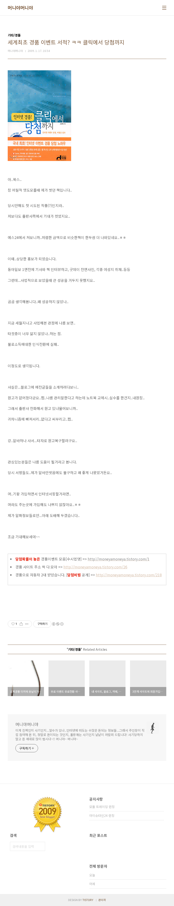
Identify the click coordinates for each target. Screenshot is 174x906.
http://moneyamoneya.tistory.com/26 (95, 567)
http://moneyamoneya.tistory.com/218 (129, 574)
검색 (40, 846)
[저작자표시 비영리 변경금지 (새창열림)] (57, 624)
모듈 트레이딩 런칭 (102, 806)
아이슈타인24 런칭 (101, 815)
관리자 (102, 900)
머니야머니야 (20, 8)
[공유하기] (21, 624)
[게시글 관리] (27, 624)
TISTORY (87, 900)
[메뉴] (164, 7)
